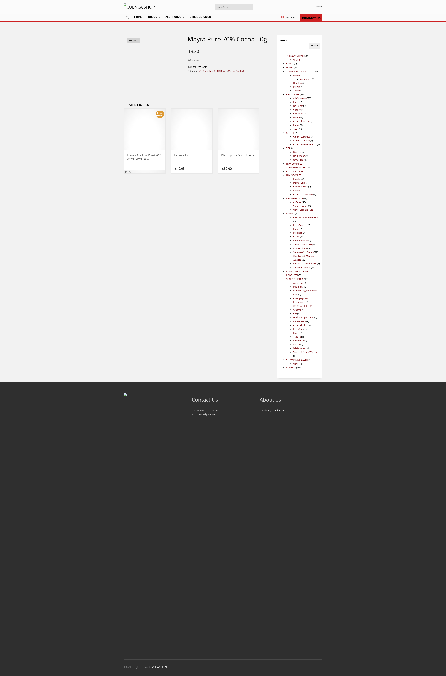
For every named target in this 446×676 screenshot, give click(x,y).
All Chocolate (206, 70)
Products (240, 70)
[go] (249, 7)
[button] (127, 18)
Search (283, 40)
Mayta (231, 70)
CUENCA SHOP (160, 667)
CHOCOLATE (220, 70)
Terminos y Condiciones (272, 410)
